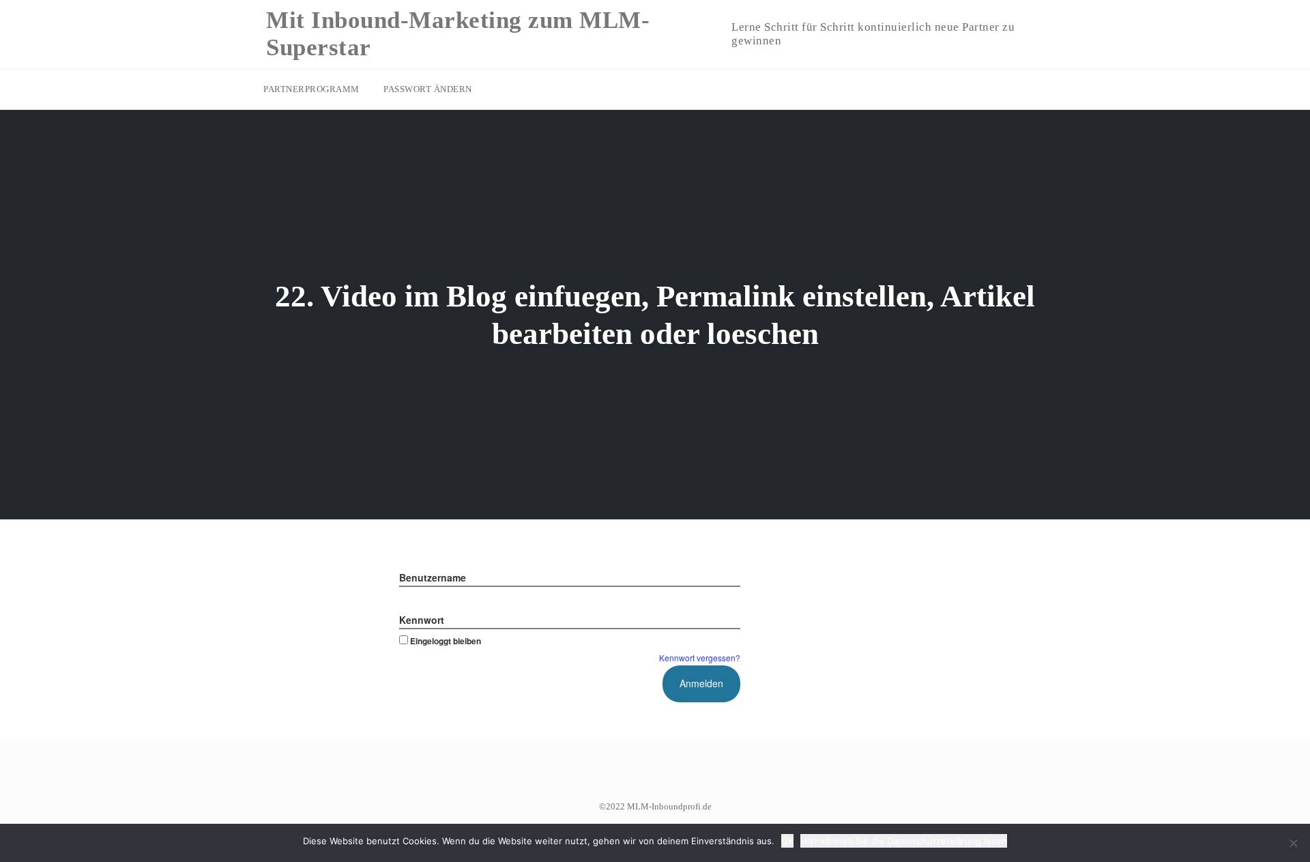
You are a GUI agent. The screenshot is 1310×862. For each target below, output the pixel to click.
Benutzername (432, 577)
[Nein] (1293, 843)
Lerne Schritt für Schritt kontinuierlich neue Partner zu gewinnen (873, 33)
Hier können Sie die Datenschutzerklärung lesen (903, 840)
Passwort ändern (427, 89)
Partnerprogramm (311, 89)
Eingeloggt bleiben (445, 641)
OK (787, 840)
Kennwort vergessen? (699, 657)
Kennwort (421, 620)
